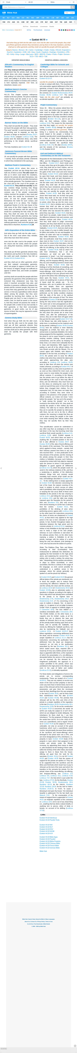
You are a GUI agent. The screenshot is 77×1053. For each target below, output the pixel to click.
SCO (31, 56)
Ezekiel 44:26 (63, 237)
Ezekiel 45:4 (53, 693)
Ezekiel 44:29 (45, 258)
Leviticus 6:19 (67, 776)
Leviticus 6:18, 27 (46, 145)
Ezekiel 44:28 (53, 250)
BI (26, 50)
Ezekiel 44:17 (54, 163)
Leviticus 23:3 (45, 631)
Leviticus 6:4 (55, 362)
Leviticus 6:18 (28, 137)
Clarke (46, 50)
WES (41, 56)
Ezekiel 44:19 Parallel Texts (49, 820)
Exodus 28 (53, 299)
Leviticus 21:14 (59, 526)
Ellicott (58, 50)
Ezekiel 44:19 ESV (46, 829)
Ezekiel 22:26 (45, 590)
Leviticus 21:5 (45, 496)
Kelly (12, 54)
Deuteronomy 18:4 (65, 782)
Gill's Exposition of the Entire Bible (20, 230)
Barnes (15, 50)
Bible (3, 30)
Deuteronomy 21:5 (46, 601)
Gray (33, 52)
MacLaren (29, 54)
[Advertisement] (38, 890)
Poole (55, 54)
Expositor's (66, 50)
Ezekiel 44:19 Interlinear (48, 818)
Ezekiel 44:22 (45, 204)
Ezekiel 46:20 (57, 93)
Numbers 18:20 (53, 704)
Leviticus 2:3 (67, 773)
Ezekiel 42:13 (9, 258)
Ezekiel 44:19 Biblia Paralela (50, 841)
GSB (24, 52)
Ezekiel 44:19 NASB (47, 831)
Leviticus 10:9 (67, 511)
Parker (48, 54)
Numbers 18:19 (50, 786)
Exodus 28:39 (62, 325)
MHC (36, 54)
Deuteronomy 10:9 (46, 706)
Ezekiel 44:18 (53, 174)
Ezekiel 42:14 (14, 168)
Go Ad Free (3, 1048)
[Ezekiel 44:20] (74, 473)
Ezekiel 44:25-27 (62, 631)
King (17, 54)
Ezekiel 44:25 (52, 228)
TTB (36, 56)
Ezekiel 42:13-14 (46, 78)
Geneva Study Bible (13, 318)
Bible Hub (43, 851)
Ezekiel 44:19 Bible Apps (49, 837)
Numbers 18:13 (45, 784)
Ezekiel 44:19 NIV (46, 825)
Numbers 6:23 (26, 224)
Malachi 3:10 (44, 795)
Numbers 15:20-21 (47, 789)
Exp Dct (10, 52)
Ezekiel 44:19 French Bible (49, 845)
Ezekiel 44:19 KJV (46, 833)
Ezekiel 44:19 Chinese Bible (50, 843)
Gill (29, 52)
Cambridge (39, 50)
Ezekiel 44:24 (67, 219)
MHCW (42, 54)
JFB (67, 52)
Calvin (31, 50)
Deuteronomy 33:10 (62, 588)
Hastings (53, 52)
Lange (22, 54)
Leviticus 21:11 (45, 670)
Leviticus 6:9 (44, 776)
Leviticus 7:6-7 (45, 778)
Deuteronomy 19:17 (62, 599)
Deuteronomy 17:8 (46, 599)
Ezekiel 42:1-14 (54, 119)
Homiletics (61, 52)
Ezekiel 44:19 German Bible (50, 848)
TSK (45, 56)
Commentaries (10, 30)
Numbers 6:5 (53, 502)
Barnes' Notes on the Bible (16, 123)
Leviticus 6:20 (45, 435)
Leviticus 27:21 (48, 780)
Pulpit (60, 54)
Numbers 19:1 (62, 646)
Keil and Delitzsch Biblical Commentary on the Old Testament (55, 155)
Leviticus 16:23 (66, 362)
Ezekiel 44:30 (59, 265)
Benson (21, 50)
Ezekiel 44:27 (59, 241)
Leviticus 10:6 (47, 498)
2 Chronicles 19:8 (65, 612)
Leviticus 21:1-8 (46, 468)
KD (8, 54)
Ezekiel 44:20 (51, 193)
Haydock (45, 52)
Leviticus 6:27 (57, 95)
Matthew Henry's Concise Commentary (16, 90)
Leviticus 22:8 (47, 802)
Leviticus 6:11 (45, 123)
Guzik (38, 52)
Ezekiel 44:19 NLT (46, 827)
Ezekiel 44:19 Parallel (47, 839)
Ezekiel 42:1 (26, 147)
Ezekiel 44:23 (60, 213)
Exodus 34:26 (51, 782)
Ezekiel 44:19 (50, 180)
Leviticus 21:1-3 (60, 638)
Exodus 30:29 (9, 137)
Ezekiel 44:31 (64, 278)
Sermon (66, 54)
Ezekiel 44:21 (45, 200)
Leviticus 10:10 (47, 588)
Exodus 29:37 (32, 134)
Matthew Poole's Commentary (18, 165)
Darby (52, 50)
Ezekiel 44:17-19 (66, 319)
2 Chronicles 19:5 (47, 609)
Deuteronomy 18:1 (65, 704)
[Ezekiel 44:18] (2, 473)
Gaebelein (17, 52)
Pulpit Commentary (49, 105)
